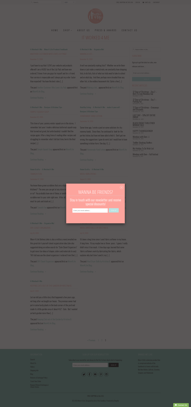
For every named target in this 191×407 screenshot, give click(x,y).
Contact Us (182, 405)
